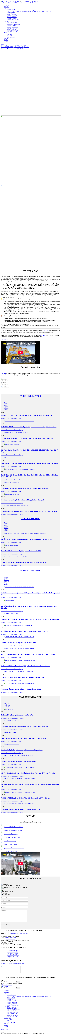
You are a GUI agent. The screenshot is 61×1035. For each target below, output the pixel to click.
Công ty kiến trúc (25, 977)
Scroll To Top (4, 1029)
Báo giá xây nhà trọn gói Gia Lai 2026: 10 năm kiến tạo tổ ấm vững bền (24, 631)
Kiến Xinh (33, 977)
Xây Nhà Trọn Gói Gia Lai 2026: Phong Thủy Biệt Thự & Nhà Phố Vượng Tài (27, 438)
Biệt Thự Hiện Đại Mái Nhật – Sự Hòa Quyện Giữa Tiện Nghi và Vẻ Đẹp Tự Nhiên (28, 654)
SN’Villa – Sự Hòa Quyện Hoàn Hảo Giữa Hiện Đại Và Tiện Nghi (22, 677)
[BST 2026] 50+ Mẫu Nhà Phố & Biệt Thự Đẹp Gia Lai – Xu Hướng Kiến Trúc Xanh (28, 427)
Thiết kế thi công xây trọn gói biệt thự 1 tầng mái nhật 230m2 (21, 689)
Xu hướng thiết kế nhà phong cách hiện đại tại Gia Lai (18, 642)
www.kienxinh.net (10, 939)
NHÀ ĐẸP (6, 703)
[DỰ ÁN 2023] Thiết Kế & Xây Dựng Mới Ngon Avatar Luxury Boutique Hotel (27, 539)
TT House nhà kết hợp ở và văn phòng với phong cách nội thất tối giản (24, 562)
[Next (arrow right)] (2, 1032)
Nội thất (6, 530)
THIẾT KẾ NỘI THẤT (30, 519)
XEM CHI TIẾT (5, 339)
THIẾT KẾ (7, 705)
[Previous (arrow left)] (1, 1032)
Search (18, 982)
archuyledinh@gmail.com (11, 937)
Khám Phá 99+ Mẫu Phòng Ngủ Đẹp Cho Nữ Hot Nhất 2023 (21, 551)
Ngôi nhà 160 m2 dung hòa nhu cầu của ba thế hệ (17, 715)
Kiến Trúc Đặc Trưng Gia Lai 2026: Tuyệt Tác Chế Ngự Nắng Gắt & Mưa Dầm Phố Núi (30, 619)
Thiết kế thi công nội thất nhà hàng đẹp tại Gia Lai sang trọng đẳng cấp (24, 488)
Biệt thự (6, 402)
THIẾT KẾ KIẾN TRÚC (30, 396)
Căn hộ (5, 405)
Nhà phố (6, 403)
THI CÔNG (7, 706)
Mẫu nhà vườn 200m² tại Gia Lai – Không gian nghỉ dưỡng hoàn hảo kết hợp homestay (29, 463)
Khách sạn (6, 406)
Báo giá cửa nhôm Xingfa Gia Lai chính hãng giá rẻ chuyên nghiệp (23, 500)
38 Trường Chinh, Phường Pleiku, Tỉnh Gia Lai (17, 933)
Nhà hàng (6, 408)
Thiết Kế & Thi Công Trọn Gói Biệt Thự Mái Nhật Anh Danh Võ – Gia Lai (25, 666)
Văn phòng (6, 409)
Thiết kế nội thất (51, 977)
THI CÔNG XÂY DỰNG (30, 571)
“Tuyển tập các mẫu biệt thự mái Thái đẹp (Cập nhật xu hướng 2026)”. (24, 738)
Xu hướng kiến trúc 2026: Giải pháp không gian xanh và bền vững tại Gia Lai (26, 415)
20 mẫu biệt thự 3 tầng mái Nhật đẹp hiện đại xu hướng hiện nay (22, 750)
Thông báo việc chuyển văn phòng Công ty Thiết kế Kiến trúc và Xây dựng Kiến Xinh (29, 511)
